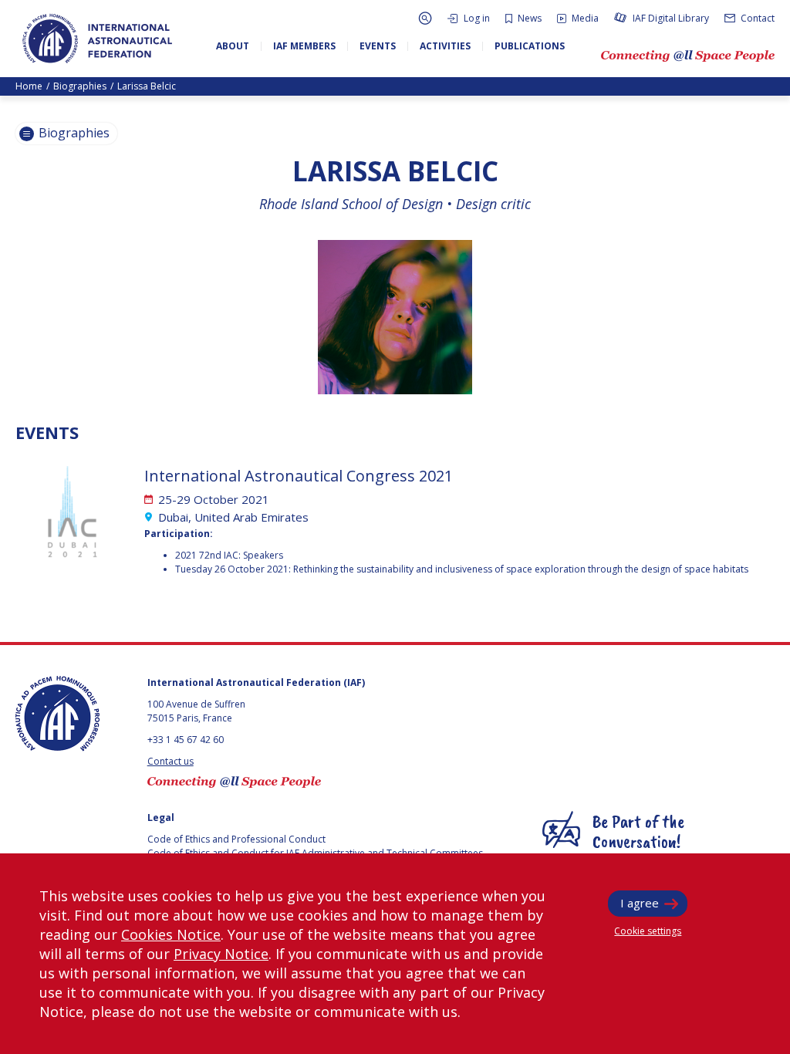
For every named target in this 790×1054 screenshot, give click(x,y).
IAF (97, 39)
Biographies (79, 86)
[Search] (425, 18)
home (28, 86)
